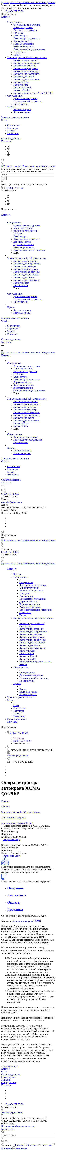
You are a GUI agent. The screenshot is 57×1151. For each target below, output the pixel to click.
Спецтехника (14, 22)
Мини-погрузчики (23, 27)
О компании (13, 125)
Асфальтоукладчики (23, 46)
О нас (4, 120)
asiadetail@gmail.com (11, 502)
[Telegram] (8, 146)
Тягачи (16, 54)
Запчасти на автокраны (25, 60)
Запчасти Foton (21, 82)
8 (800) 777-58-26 (14, 11)
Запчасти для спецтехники (15, 117)
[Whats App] (8, 154)
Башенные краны (22, 109)
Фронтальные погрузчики (26, 24)
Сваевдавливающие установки (29, 49)
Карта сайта (7, 1129)
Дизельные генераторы (25, 98)
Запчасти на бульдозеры (25, 68)
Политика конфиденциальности (18, 1126)
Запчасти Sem (20, 84)
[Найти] (4, 178)
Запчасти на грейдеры (24, 65)
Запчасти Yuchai (21, 90)
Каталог (5, 16)
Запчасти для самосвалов (26, 79)
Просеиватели (20, 104)
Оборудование (15, 95)
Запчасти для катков (23, 76)
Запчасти (6, 1079)
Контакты (6, 141)
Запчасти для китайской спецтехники (27, 57)
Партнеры (12, 128)
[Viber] (8, 149)
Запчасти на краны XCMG (27, 921)
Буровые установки (23, 44)
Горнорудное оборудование (27, 101)
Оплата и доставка (11, 138)
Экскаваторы (20, 35)
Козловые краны (22, 112)
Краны (11, 106)
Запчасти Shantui (22, 87)
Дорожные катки (22, 41)
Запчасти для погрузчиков (27, 63)
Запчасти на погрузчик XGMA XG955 (33, 93)
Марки (10, 130)
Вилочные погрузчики (25, 30)
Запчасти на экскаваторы (26, 71)
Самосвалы (19, 52)
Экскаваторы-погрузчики (26, 38)
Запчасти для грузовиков (26, 74)
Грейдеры (18, 33)
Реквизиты (13, 133)
